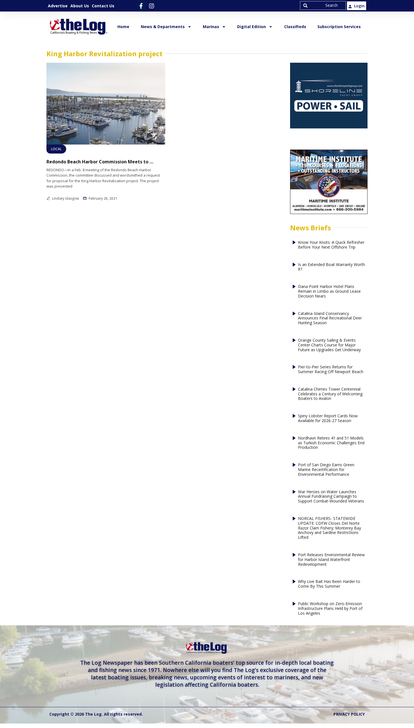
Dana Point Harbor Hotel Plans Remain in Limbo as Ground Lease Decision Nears (329, 291)
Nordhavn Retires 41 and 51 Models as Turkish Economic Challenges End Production (331, 443)
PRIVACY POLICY (349, 714)
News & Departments (163, 26)
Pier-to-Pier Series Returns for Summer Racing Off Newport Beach (330, 369)
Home (123, 26)
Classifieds (295, 26)
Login (359, 5)
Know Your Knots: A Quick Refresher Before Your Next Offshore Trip (331, 245)
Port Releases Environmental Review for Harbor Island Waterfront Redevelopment (331, 560)
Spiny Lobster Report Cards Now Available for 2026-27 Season (328, 418)
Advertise (58, 5)
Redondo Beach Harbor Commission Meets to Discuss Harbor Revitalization (99, 161)
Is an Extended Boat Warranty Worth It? (331, 267)
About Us (79, 5)
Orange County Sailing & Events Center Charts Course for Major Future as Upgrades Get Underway (329, 345)
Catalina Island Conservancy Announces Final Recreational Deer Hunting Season (330, 318)
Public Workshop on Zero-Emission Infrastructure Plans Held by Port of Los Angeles (330, 608)
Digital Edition (251, 26)
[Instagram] (151, 6)
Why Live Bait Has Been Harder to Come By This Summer (329, 584)
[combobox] (323, 5)
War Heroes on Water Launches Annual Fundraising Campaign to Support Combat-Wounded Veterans (331, 497)
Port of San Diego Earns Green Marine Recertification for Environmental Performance (326, 470)
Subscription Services (339, 26)
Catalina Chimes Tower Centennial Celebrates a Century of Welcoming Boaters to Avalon (330, 394)
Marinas (211, 26)
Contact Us (103, 5)
